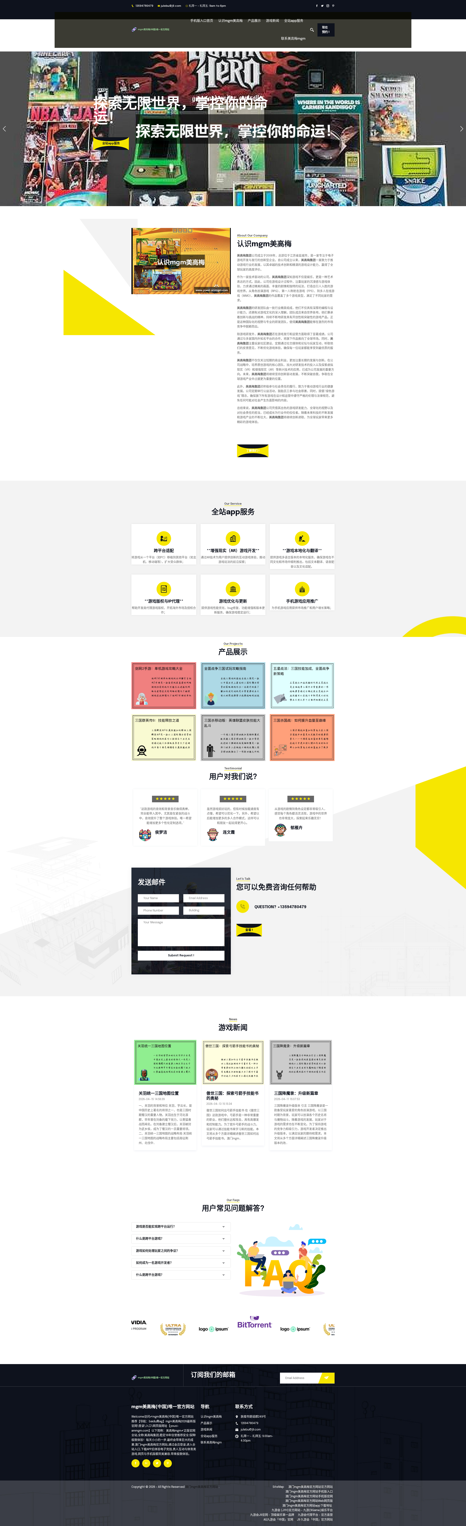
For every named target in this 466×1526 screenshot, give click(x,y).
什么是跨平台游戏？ (150, 1238)
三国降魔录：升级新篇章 (228, 1094)
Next (341, 818)
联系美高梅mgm (293, 38)
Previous (125, 818)
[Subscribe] (326, 1378)
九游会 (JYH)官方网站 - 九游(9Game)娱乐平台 (302, 1510)
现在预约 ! (325, 30)
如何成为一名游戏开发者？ (154, 1263)
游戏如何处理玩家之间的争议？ (157, 1251)
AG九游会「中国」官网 (278, 1519)
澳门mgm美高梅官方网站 (201, 1487)
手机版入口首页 (201, 21)
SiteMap (278, 1487)
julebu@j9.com (171, 6)
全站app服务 (293, 21)
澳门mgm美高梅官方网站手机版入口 (309, 1491)
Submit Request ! (181, 955)
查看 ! (249, 930)
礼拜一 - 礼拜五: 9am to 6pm (207, 6)
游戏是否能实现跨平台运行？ (156, 1226)
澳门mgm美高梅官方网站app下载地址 (307, 1505)
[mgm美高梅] (155, 29)
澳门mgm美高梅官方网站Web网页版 (309, 1501)
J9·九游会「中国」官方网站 (315, 1519)
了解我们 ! (252, 450)
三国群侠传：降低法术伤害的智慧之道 (300, 1096)
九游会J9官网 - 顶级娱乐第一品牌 (272, 1515)
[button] (461, 129)
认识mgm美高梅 (230, 21)
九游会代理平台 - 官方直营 (315, 1515)
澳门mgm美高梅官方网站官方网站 (310, 1487)
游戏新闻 (272, 21)
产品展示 (254, 21)
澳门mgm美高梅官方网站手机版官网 (309, 1496)
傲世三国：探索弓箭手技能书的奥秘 (165, 1096)
